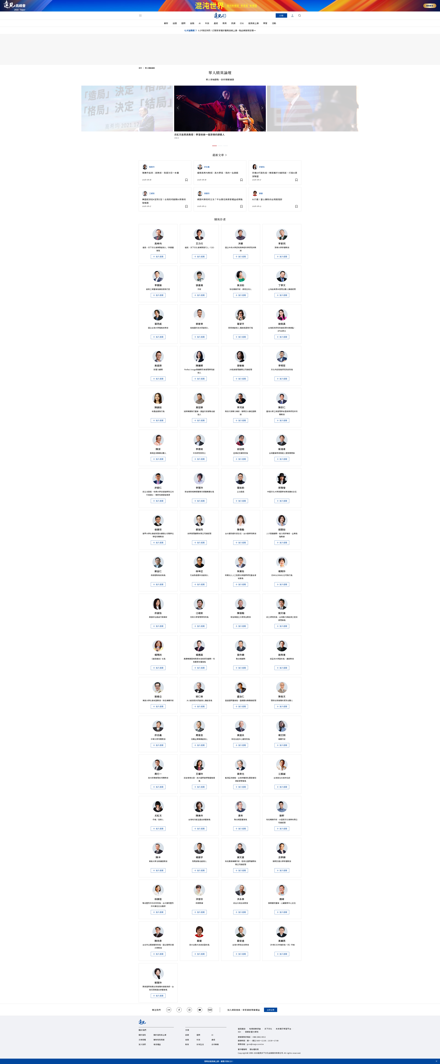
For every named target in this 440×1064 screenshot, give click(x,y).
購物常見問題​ (159, 1039)
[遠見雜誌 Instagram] (189, 1009)
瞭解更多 (429, 5)
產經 (216, 23)
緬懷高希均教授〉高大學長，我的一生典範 (217, 172)
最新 (166, 23)
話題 (175, 23)
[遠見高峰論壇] (14, 6)
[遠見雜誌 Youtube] (199, 1009)
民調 (233, 23)
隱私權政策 (254, 1049)
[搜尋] (299, 15)
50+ (239, 1031)
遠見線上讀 (253, 23)
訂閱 (281, 15)
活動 (274, 23)
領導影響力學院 (251, 1031)
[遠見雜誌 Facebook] (179, 1009)
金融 (192, 23)
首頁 (140, 68)
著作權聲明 (242, 1049)
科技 (207, 23)
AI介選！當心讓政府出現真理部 (267, 199)
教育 (225, 23)
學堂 (265, 23)
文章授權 (142, 1039)
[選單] (140, 15)
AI (200, 23)
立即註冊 (270, 1009)
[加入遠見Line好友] (168, 1009)
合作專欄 (215, 1044)
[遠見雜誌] (220, 15)
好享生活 (200, 1044)
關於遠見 (142, 1035)
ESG (242, 23)
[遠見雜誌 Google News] (210, 1009)
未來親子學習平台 (283, 1028)
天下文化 (268, 1028)
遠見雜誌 (242, 1028)
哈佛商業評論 (255, 1028)
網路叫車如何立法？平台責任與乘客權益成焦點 (220, 199)
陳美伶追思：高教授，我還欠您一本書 (160, 172)
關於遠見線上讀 (160, 1035)
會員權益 (157, 1044)
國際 (183, 23)
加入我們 (142, 1044)
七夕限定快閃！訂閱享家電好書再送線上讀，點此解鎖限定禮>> (227, 30)
